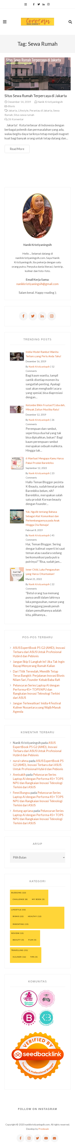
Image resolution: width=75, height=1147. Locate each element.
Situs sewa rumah (24, 114)
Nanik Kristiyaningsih (50, 101)
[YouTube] (46, 1138)
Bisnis (11, 106)
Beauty (17, 940)
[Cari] (70, 22)
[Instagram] (48, 4)
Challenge (18, 899)
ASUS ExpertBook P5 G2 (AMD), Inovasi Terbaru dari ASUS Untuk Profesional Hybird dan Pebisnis (39, 652)
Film (30, 940)
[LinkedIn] (43, 4)
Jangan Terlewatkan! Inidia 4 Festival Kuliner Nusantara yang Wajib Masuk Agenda (37, 707)
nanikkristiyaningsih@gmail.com (37, 284)
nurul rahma (20, 761)
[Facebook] (33, 4)
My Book (36, 899)
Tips (32, 957)
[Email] (54, 1138)
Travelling (17, 950)
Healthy (32, 916)
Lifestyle (23, 110)
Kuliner (17, 957)
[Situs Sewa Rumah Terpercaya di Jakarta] (38, 73)
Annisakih (19, 774)
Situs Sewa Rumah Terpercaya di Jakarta (36, 96)
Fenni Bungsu (21, 792)
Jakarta (12, 110)
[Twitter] (38, 4)
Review (15, 933)
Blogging (16, 893)
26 (16, 119)
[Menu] (25, 4)
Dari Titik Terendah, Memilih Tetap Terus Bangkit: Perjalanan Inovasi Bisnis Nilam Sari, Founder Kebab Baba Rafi (39, 676)
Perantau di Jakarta (40, 110)
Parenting (18, 924)
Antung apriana (23, 811)
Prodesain (44, 1129)
